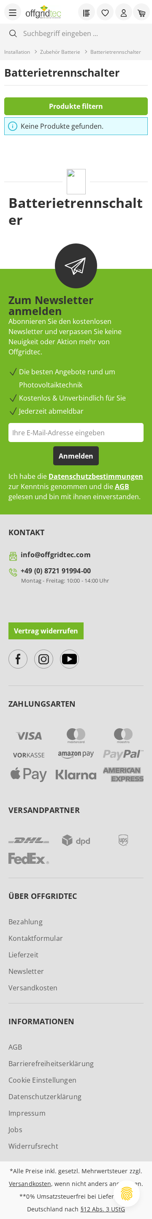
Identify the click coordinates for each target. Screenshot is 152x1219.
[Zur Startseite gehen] (43, 11)
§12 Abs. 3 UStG (103, 1209)
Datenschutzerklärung (44, 1096)
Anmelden (76, 456)
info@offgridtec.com (56, 554)
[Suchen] (13, 33)
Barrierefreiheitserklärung (51, 1063)
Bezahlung (25, 921)
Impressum (27, 1113)
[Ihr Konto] (123, 11)
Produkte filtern (76, 106)
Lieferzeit (23, 954)
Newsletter (26, 971)
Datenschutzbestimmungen (96, 476)
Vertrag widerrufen (46, 631)
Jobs (15, 1129)
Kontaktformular (35, 938)
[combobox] (82, 33)
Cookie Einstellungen (42, 1080)
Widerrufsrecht (33, 1146)
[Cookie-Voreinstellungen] (126, 1193)
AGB (122, 486)
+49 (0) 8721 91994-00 (56, 570)
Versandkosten (33, 987)
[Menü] (12, 11)
